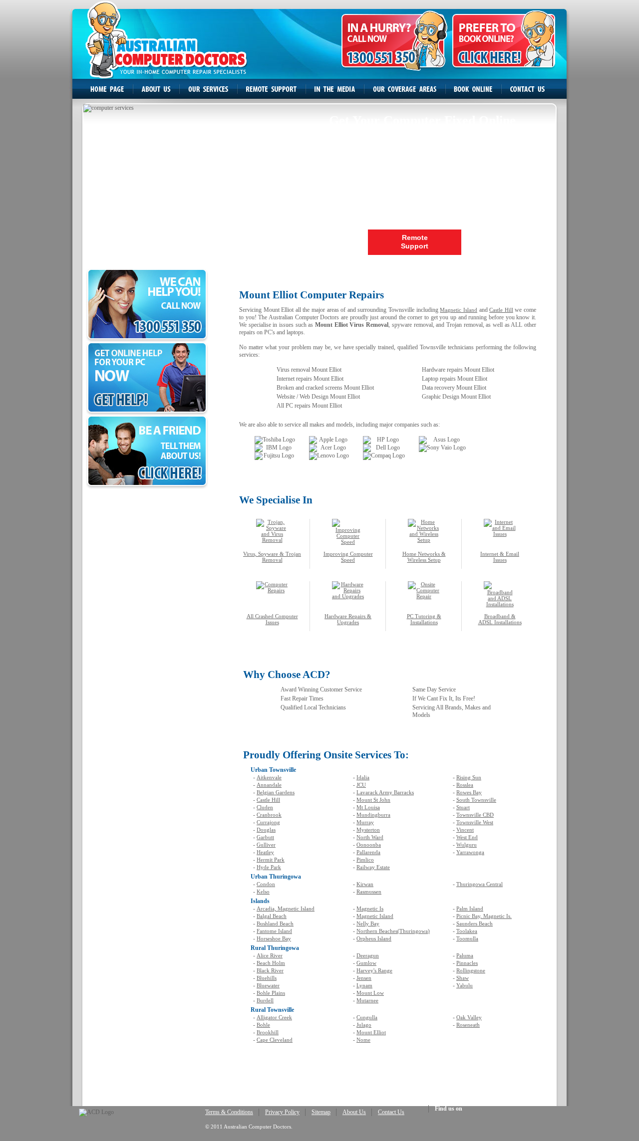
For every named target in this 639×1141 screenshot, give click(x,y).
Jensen (363, 978)
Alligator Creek (274, 1017)
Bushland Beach (275, 923)
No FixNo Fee (320, 241)
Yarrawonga (470, 852)
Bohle (263, 1025)
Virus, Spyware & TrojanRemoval (272, 557)
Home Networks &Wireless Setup (424, 557)
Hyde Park (269, 867)
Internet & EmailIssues (499, 557)
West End (467, 837)
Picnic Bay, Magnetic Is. (484, 916)
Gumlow (366, 963)
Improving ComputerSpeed (348, 557)
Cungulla (366, 1017)
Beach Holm (271, 963)
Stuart (463, 807)
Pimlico (365, 860)
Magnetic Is (369, 909)
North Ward (369, 837)
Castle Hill (501, 310)
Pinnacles (467, 963)
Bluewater (268, 985)
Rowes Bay (469, 792)
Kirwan (364, 884)
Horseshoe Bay (274, 938)
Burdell (265, 1000)
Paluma (464, 955)
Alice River (270, 955)
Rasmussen (368, 892)
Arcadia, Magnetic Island (286, 909)
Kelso (263, 892)
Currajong (268, 822)
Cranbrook (269, 815)
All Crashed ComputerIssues (272, 619)
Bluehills (267, 978)
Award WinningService (226, 241)
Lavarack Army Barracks (385, 792)
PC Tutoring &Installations (424, 619)
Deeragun (367, 955)
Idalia (362, 777)
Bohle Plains (271, 993)
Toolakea (466, 931)
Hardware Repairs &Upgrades (347, 619)
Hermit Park (271, 860)
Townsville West (474, 822)
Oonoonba (368, 845)
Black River (270, 970)
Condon (266, 884)
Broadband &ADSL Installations (500, 619)
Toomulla (467, 938)
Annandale (269, 785)
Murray (365, 822)
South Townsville (476, 800)
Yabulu (464, 985)
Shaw (462, 978)
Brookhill (268, 1032)
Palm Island (469, 909)
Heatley (265, 852)
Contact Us (391, 1112)
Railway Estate (373, 867)
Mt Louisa (368, 807)
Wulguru (466, 845)
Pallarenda (368, 852)
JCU (361, 785)
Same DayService (131, 241)
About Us (354, 1112)
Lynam (364, 985)
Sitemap (321, 1112)
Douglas (266, 830)
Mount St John (373, 800)
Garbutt (265, 837)
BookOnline (509, 241)
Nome (363, 1040)
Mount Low (370, 993)
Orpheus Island (373, 938)
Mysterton (368, 830)
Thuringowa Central (479, 884)
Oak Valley (469, 1017)
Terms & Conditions (229, 1112)
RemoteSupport (414, 241)
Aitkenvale (269, 777)
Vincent (465, 830)
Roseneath (468, 1025)
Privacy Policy (282, 1112)
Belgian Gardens (276, 792)
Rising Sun (468, 777)
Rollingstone (470, 970)
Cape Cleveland (275, 1040)
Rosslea (464, 785)
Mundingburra (373, 815)
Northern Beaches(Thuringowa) (393, 931)
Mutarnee (367, 1000)
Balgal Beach (272, 916)
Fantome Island (274, 931)
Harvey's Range (374, 970)
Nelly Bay (367, 923)
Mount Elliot (371, 1032)
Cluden (265, 807)
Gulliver (266, 845)
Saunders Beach (474, 923)
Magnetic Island (458, 310)
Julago (363, 1025)
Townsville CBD (475, 815)
